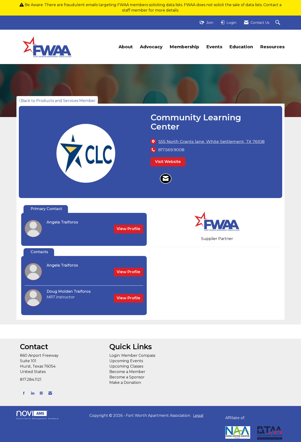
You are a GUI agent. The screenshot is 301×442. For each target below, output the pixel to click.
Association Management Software (37, 418)
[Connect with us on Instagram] (41, 393)
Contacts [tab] (39, 252)
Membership (184, 46)
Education (241, 46)
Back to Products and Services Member (58, 100)
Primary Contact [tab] (46, 209)
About (126, 46)
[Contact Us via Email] (50, 393)
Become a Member (127, 371)
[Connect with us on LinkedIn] (32, 393)
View (128, 229)
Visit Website (168, 161)
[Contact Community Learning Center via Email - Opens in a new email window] (165, 179)
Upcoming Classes (126, 366)
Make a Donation (125, 382)
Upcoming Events (126, 361)
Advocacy (151, 46)
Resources (272, 46)
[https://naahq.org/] (226, 423)
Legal (198, 415)
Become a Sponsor (127, 377)
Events (214, 46)
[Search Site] (278, 23)
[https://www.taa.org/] (237, 432)
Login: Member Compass (132, 355)
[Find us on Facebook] (24, 393)
